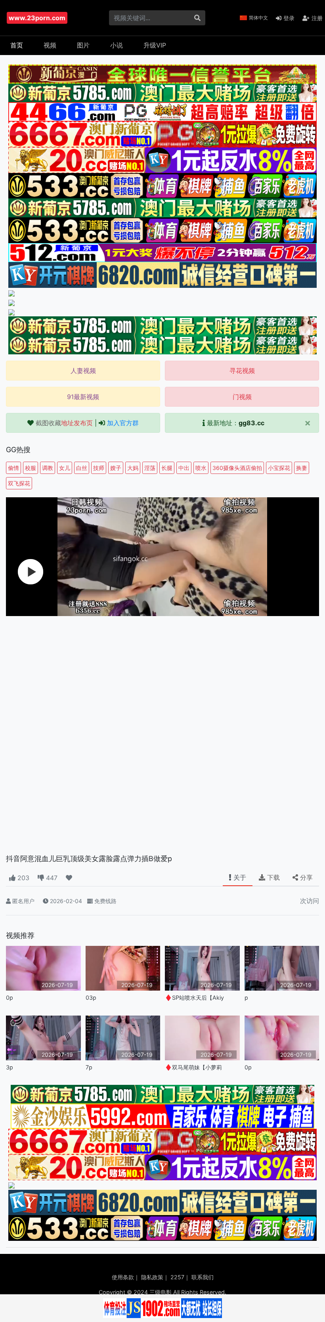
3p (9, 1067)
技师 (98, 467)
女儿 (64, 467)
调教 (47, 467)
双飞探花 (19, 483)
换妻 (301, 467)
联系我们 (202, 1277)
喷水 (200, 467)
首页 (16, 45)
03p (91, 997)
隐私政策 (152, 1277)
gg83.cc (251, 423)
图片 (83, 45)
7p (89, 1067)
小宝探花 (279, 467)
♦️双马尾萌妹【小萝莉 (193, 1067)
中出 (183, 467)
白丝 (81, 467)
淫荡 (149, 467)
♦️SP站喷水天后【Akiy (194, 997)
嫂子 (115, 467)
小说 (116, 45)
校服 (30, 467)
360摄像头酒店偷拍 (237, 467)
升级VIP (154, 45)
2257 (177, 1277)
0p (9, 997)
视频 (50, 45)
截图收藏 (64, 423)
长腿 (166, 467)
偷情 (13, 467)
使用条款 (123, 1277)
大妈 (132, 467)
